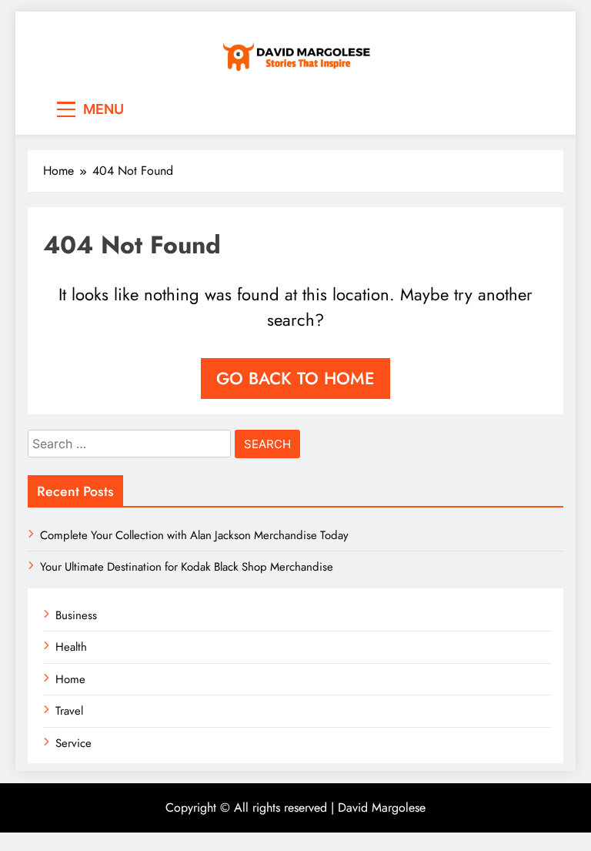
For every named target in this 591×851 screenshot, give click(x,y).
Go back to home (295, 378)
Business (76, 615)
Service (73, 743)
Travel (69, 710)
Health (71, 646)
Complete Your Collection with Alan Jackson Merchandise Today (194, 535)
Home (70, 679)
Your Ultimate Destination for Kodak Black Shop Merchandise (186, 566)
